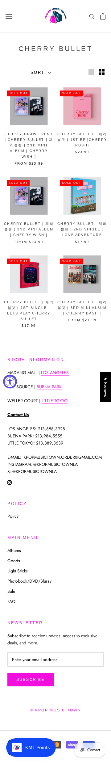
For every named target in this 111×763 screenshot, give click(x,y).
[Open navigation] (9, 16)
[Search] (92, 16)
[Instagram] (9, 482)
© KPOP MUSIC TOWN (55, 710)
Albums (14, 550)
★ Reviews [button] (106, 387)
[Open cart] (102, 16)
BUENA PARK (49, 387)
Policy (12, 516)
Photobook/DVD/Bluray (29, 581)
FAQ (11, 601)
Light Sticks (17, 571)
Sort (39, 72)
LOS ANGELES (55, 372)
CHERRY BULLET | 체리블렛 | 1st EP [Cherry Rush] (82, 139)
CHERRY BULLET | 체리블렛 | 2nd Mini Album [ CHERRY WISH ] (29, 229)
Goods (13, 561)
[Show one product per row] (91, 72)
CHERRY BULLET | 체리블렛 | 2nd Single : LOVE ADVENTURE (82, 229)
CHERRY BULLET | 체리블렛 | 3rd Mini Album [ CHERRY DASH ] (82, 307)
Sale (11, 591)
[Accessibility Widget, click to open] (10, 382)
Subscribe (30, 679)
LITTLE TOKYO (55, 401)
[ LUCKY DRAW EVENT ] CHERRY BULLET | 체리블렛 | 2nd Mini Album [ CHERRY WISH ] (29, 145)
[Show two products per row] (102, 72)
